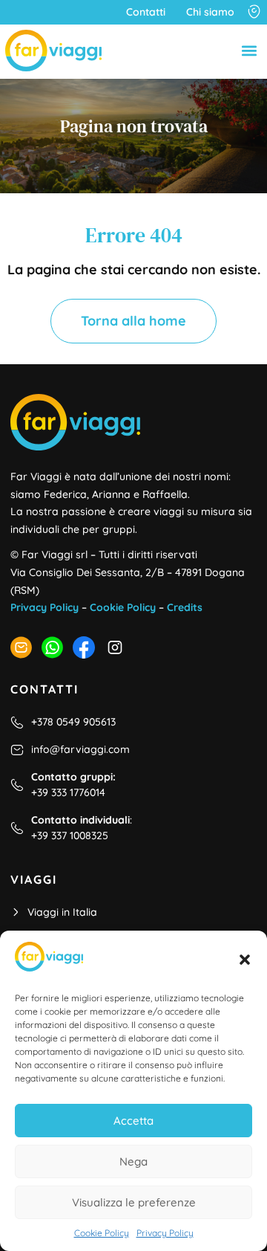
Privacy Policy (165, 1232)
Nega (133, 1161)
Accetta (133, 1120)
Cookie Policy (101, 1232)
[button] (244, 959)
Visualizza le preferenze (134, 1202)
